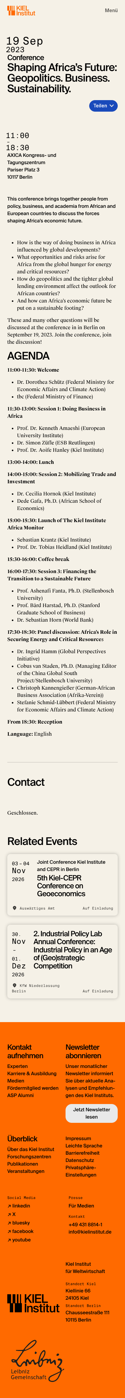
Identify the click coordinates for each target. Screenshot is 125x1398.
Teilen (100, 106)
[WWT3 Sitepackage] (30, 10)
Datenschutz (80, 1160)
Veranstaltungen (25, 1171)
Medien (15, 1081)
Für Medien (81, 1206)
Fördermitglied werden (33, 1088)
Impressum (78, 1138)
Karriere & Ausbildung (31, 1073)
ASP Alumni (20, 1095)
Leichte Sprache (84, 1146)
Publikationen (22, 1164)
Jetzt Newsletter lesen (91, 1113)
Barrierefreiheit (83, 1153)
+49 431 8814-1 (85, 1224)
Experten (17, 1066)
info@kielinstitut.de (90, 1232)
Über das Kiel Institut (30, 1149)
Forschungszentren (29, 1156)
